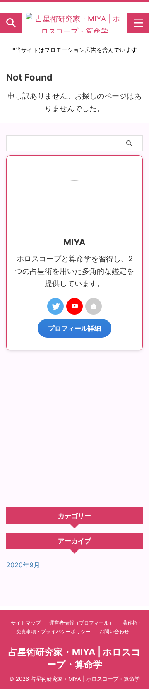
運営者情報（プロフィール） (81, 623)
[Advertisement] (74, 429)
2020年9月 (23, 565)
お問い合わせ (114, 631)
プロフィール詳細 (74, 328)
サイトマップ (26, 623)
